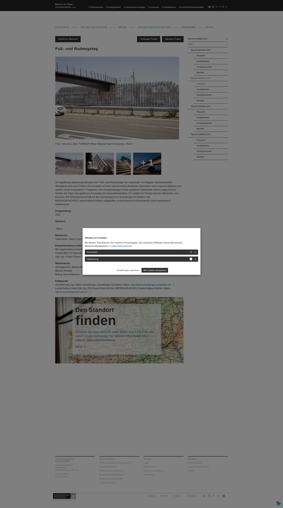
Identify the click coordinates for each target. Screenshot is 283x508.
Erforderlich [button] (92, 252)
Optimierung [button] (92, 259)
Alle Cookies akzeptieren (154, 270)
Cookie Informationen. (121, 246)
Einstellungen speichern (128, 270)
